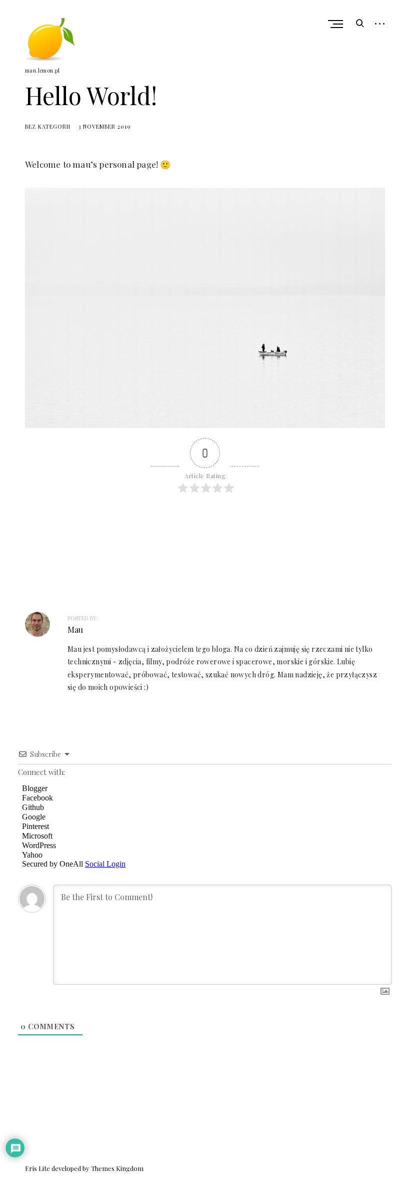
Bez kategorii (47, 126)
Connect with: (41, 772)
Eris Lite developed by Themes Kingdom (84, 1168)
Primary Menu (336, 24)
